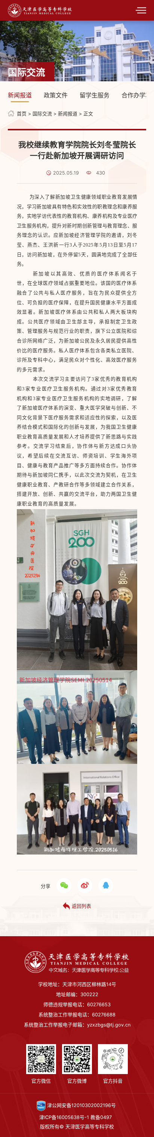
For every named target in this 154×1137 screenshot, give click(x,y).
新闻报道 (20, 95)
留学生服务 (95, 95)
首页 (22, 114)
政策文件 (56, 95)
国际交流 (42, 114)
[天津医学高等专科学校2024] (40, 10)
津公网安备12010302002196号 (81, 1105)
